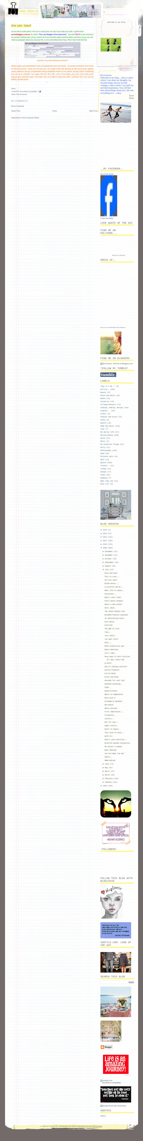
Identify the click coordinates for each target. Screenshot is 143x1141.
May (107, 768)
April (108, 771)
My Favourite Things (109, 444)
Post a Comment (17, 106)
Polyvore (122, 327)
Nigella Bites (111, 691)
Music (102, 441)
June (107, 764)
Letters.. (109, 719)
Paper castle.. (111, 726)
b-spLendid (52, 1126)
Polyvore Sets (106, 457)
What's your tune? (113, 597)
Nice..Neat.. (110, 608)
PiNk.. (107, 687)
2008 (105, 786)
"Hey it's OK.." (107, 386)
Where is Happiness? (114, 694)
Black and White (107, 396)
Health (103, 423)
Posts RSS (34, 11)
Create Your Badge (106, 218)
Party (102, 447)
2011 (105, 541)
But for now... (111, 722)
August (108, 566)
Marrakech (109, 705)
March (108, 775)
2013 (105, 534)
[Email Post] (39, 91)
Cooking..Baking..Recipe (111, 408)
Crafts (103, 414)
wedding (103, 478)
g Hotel (108, 663)
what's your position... (116, 740)
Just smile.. (110, 636)
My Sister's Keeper (113, 747)
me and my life (107, 432)
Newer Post (15, 111)
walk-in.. (109, 736)
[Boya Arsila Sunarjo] (108, 216)
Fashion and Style (108, 417)
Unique (103, 472)
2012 (105, 537)
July (107, 570)
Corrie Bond (110, 674)
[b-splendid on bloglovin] (111, 918)
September (110, 562)
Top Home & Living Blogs (111, 1083)
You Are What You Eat (114, 754)
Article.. (104, 389)
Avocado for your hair (115, 681)
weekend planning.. (113, 684)
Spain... (108, 757)
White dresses (111, 708)
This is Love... (112, 577)
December (109, 552)
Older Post (93, 111)
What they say (106, 481)
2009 (105, 548)
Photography (105, 451)
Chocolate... (110, 594)
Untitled (108, 625)
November (109, 555)
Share (13, 88)
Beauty (103, 392)
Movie (102, 438)
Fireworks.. (110, 715)
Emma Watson (110, 760)
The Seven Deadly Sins (115, 611)
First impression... (114, 712)
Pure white (109, 622)
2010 (105, 544)
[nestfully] (106, 1081)
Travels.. (104, 466)
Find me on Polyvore (118, 255)
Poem (102, 454)
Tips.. (107, 632)
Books (102, 398)
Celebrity (104, 402)
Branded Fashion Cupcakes (116, 615)
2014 (105, 530)
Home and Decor (107, 426)
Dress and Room (111, 677)
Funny (102, 420)
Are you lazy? (21, 25)
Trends (103, 469)
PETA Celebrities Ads (114, 646)
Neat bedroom (110, 750)
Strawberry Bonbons (113, 701)
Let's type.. (110, 653)
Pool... (108, 643)
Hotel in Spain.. (112, 729)
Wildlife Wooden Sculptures (117, 743)
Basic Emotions (111, 650)
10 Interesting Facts (114, 618)
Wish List (104, 484)
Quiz (102, 460)
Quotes (103, 463)
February (109, 779)
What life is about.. (114, 591)
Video (102, 475)
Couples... (105, 411)
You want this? (111, 639)
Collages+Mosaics (108, 405)
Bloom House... (111, 584)
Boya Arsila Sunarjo (107, 174)
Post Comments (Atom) (30, 118)
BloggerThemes (94, 1126)
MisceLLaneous (21, 94)
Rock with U (110, 698)
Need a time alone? (113, 604)
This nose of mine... (114, 733)
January (109, 782)
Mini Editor (112, 327)
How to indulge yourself (116, 667)
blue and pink (111, 573)
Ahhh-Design (78, 1126)
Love (102, 429)
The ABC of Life (112, 629)
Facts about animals (114, 601)
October (109, 559)
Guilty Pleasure (112, 670)
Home (22, 11)
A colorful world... (114, 587)
